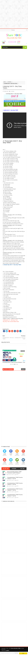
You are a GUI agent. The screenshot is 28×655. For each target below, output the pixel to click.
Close (23, 653)
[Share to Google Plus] (6, 360)
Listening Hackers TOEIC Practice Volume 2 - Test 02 (14, 363)
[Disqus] (14, 390)
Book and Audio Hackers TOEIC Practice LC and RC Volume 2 (14, 472)
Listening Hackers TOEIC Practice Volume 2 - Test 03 (15, 489)
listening (12, 91)
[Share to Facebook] (3, 360)
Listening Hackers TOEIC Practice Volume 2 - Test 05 (15, 478)
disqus (23, 369)
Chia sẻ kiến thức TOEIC (15, 648)
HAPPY (7, 650)
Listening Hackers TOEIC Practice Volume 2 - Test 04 (15, 484)
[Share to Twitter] (5, 360)
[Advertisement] (14, 14)
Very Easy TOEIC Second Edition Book (11, 321)
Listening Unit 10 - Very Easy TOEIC (10, 320)
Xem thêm (16, 653)
